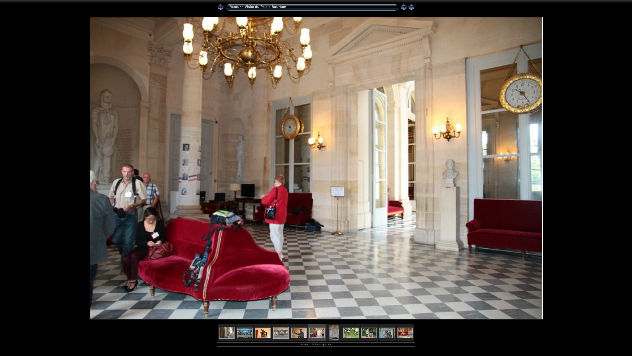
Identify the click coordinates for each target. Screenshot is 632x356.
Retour (235, 7)
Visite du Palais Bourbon (265, 7)
